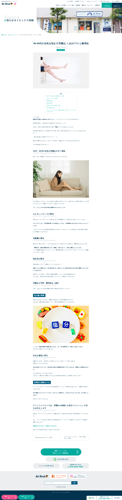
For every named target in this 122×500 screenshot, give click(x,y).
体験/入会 (84, 5)
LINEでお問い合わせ (63, 459)
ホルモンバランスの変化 (52, 98)
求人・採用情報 (115, 1)
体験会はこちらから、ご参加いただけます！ (45, 426)
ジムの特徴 (63, 5)
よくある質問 (70, 1)
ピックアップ (61, 49)
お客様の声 (97, 5)
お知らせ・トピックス (92, 1)
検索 (74, 482)
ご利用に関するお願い (105, 1)
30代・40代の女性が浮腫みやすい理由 (55, 96)
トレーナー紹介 (70, 5)
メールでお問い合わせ (48, 465)
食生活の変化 (50, 103)
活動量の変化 (50, 100)
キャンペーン (90, 5)
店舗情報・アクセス (79, 1)
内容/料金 (78, 5)
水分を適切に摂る (51, 107)
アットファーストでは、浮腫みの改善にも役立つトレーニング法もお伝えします (61, 111)
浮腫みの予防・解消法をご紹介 (54, 105)
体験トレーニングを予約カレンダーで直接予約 (60, 452)
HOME (57, 5)
